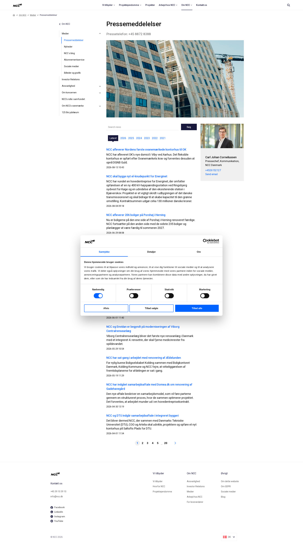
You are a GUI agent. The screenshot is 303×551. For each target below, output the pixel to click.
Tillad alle (197, 308)
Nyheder (68, 46)
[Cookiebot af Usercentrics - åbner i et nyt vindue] (205, 241)
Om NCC (22, 15)
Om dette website (230, 481)
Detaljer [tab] (151, 251)
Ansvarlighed (68, 86)
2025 (131, 138)
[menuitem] (108, 5)
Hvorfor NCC (159, 486)
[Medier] (100, 33)
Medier (33, 15)
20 (165, 443)
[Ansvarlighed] (100, 86)
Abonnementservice (74, 59)
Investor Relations (71, 79)
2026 (123, 138)
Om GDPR (226, 486)
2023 (147, 138)
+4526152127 (213, 170)
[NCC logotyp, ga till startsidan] (18, 5)
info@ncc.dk (56, 496)
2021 (163, 138)
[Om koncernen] (100, 92)
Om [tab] (199, 251)
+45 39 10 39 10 (58, 491)
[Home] (14, 15)
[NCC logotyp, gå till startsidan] (100, 474)
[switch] (133, 295)
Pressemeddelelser (73, 40)
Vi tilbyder (158, 481)
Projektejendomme (162, 491)
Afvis (106, 308)
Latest (113, 138)
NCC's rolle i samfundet (73, 99)
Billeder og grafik (72, 73)
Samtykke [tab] (104, 251)
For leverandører (195, 502)
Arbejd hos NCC (194, 497)
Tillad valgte (151, 308)
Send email (211, 174)
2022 (155, 138)
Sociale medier (71, 66)
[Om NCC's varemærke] (100, 106)
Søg (189, 127)
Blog (223, 497)
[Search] (288, 5)
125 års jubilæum (70, 112)
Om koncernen (69, 92)
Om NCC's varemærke (73, 105)
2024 (139, 138)
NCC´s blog (69, 53)
